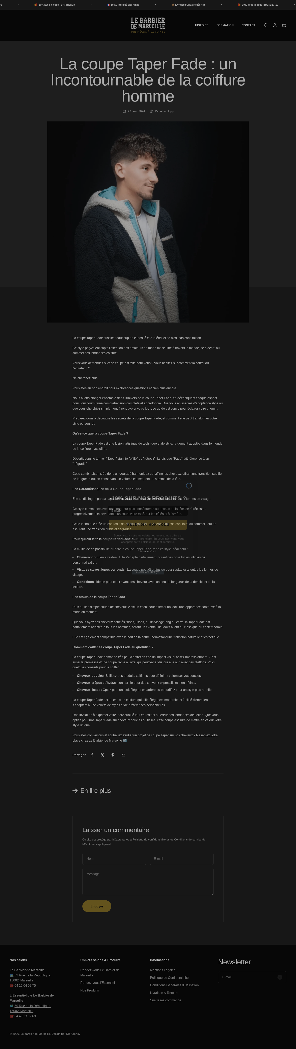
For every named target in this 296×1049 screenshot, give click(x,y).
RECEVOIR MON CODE (148, 521)
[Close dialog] (188, 482)
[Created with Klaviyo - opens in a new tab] (148, 568)
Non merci (148, 548)
